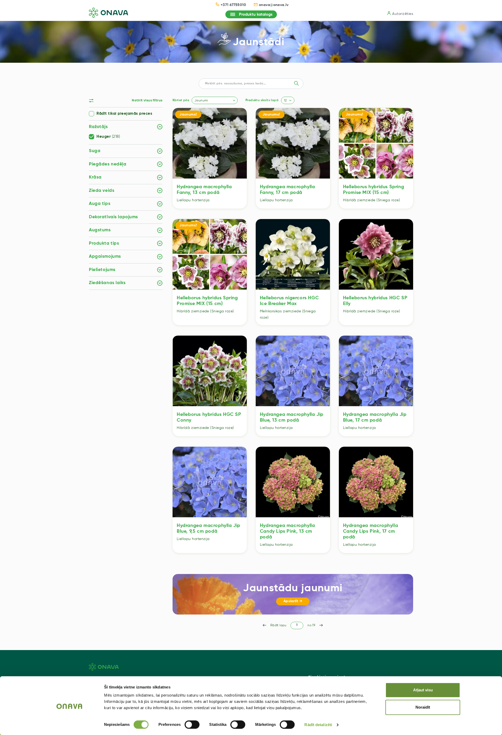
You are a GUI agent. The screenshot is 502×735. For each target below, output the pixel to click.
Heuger (108, 137)
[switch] (192, 724)
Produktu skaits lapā (262, 100)
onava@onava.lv (274, 5)
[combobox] (215, 100)
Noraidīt (422, 707)
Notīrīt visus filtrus (147, 100)
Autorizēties (402, 14)
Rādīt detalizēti (318, 724)
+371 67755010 (233, 5)
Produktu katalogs (255, 14)
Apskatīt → (293, 601)
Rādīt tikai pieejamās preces (124, 114)
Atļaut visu (423, 690)
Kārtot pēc (181, 100)
